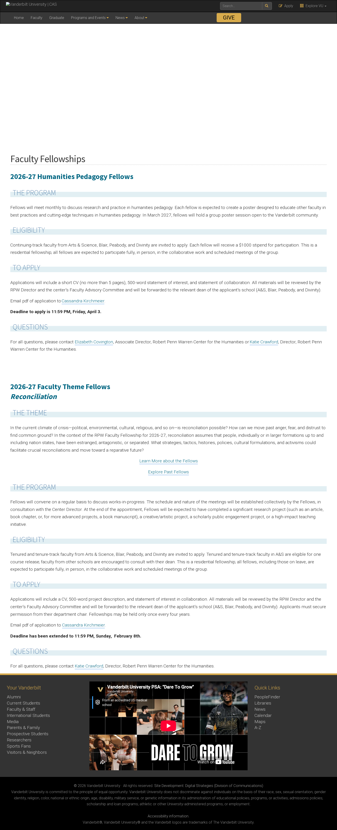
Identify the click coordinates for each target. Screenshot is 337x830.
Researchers (19, 740)
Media (13, 721)
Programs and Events (88, 18)
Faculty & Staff (21, 709)
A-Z (257, 727)
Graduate (56, 18)
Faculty (36, 18)
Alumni (14, 697)
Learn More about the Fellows (168, 461)
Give (229, 17)
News (120, 18)
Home (19, 18)
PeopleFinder (267, 697)
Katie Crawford (89, 666)
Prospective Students (27, 733)
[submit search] (267, 6)
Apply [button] (287, 6)
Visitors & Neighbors (27, 752)
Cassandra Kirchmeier (83, 625)
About (139, 18)
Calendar (263, 715)
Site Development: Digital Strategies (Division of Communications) (208, 786)
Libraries (262, 703)
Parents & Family (23, 727)
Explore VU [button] (314, 6)
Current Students (23, 703)
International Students (28, 715)
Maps (259, 721)
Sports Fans (19, 746)
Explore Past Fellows (168, 472)
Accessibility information (168, 816)
